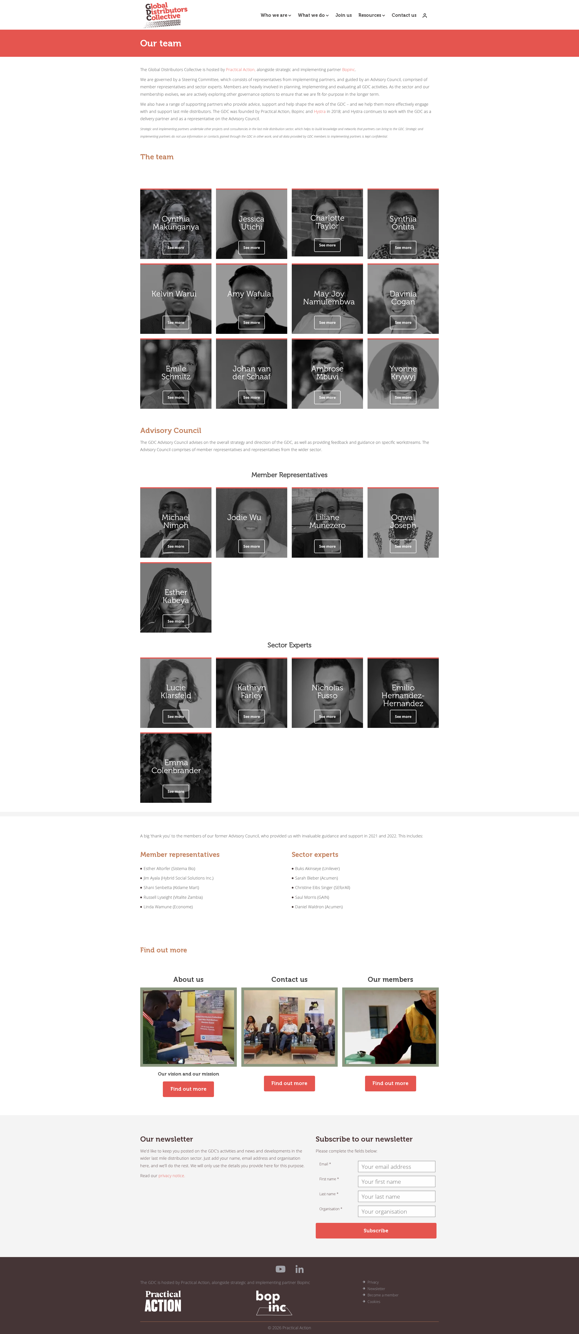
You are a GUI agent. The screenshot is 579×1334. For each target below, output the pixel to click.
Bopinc (348, 69)
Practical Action (296, 1327)
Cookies (374, 1301)
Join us (343, 15)
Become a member (383, 1295)
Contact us (404, 15)
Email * (325, 1164)
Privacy (373, 1282)
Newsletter (376, 1288)
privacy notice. (172, 1175)
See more (176, 247)
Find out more (188, 1089)
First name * (329, 1178)
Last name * (329, 1193)
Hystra (320, 111)
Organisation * (330, 1208)
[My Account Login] (424, 15)
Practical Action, (241, 69)
